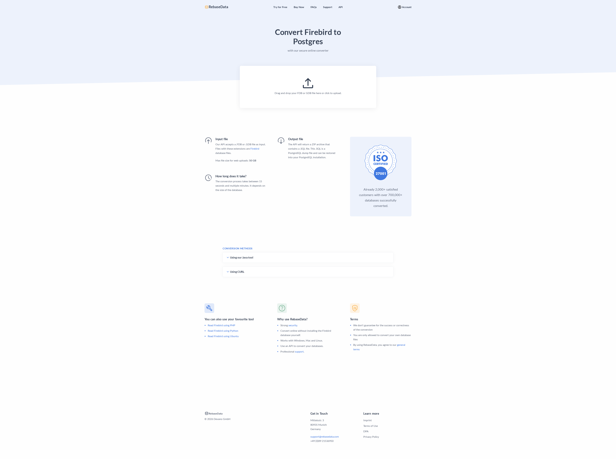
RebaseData (218, 7)
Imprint (367, 420)
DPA (365, 431)
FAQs (314, 6)
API (340, 6)
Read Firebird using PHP (221, 325)
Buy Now (299, 6)
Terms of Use (370, 425)
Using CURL (237, 271)
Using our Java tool (241, 257)
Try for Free (280, 6)
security (292, 325)
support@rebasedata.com (324, 436)
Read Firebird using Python (223, 330)
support (299, 351)
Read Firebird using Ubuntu (223, 336)
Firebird (254, 148)
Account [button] (406, 6)
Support (327, 6)
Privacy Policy (371, 436)
